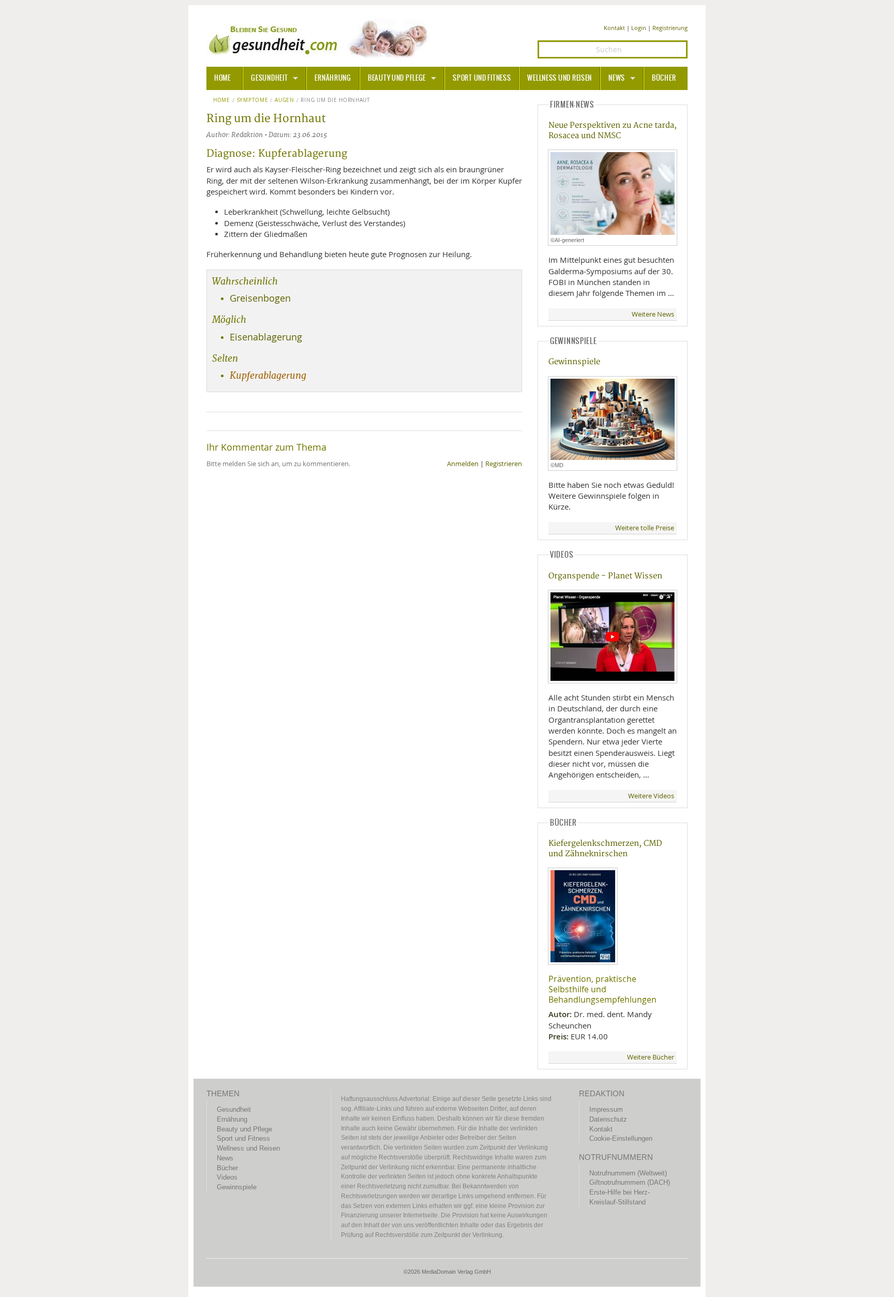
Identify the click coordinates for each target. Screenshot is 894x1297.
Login (638, 28)
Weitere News (653, 314)
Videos (227, 1177)
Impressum (606, 1109)
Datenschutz (608, 1119)
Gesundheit (269, 78)
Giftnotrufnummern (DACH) (629, 1182)
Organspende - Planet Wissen (605, 576)
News (616, 78)
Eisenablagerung (266, 337)
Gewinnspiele (574, 362)
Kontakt (614, 28)
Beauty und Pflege (397, 78)
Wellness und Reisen (559, 78)
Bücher (664, 78)
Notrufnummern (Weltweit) (628, 1173)
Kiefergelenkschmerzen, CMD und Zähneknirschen (605, 848)
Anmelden (463, 463)
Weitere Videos (651, 796)
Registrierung (670, 28)
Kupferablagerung (268, 375)
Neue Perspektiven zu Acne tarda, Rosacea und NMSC (612, 130)
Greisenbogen (260, 298)
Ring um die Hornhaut (335, 100)
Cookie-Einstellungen (620, 1138)
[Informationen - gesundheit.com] (320, 38)
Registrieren (503, 463)
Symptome (253, 100)
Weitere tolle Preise (644, 528)
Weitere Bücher (650, 1057)
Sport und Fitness (482, 78)
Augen (284, 100)
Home (221, 100)
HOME (222, 78)
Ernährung (333, 78)
